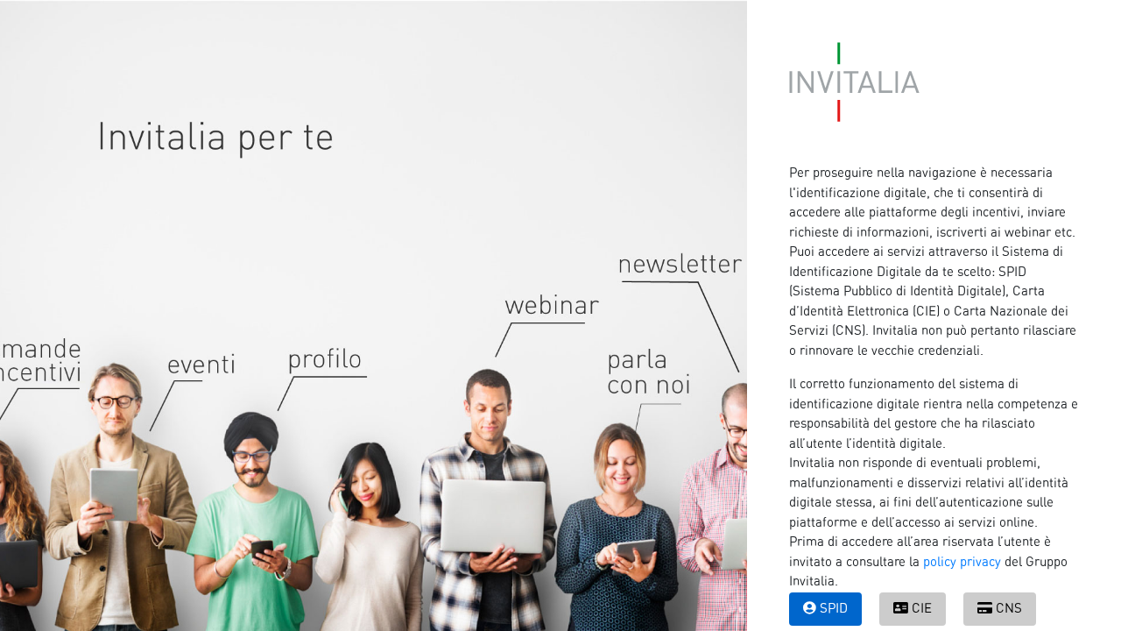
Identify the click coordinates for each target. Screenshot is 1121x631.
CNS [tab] (1009, 608)
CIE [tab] (922, 608)
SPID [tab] (834, 608)
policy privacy (962, 562)
